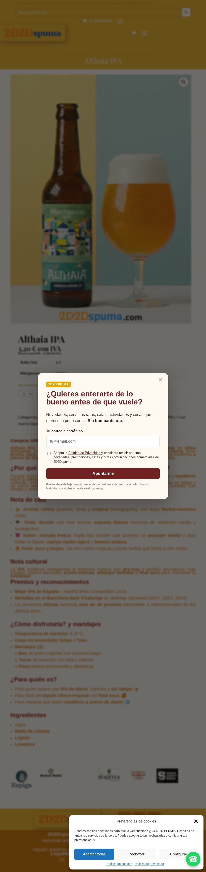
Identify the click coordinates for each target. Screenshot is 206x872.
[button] (195, 821)
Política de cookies (119, 864)
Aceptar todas (94, 854)
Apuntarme (103, 473)
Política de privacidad (149, 864)
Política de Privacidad (84, 453)
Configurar (178, 854)
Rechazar (136, 854)
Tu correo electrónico (64, 431)
